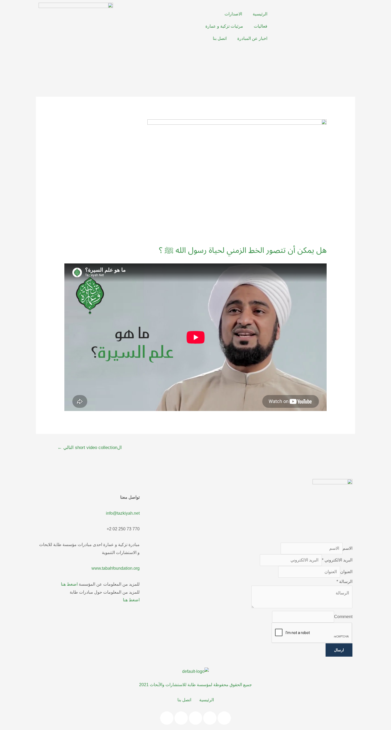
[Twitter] (171, 14)
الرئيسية (260, 14)
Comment (343, 616)
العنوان (346, 571)
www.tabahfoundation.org (115, 568)
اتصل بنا (220, 38)
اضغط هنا (69, 584)
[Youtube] (157, 14)
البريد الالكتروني (337, 560)
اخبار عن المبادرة (252, 38)
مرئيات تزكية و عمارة (224, 26)
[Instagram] (143, 14)
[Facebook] (186, 14)
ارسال (339, 650)
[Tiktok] (224, 718)
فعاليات (260, 26)
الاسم (347, 548)
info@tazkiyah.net (123, 513)
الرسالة (344, 581)
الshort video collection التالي (89, 447)
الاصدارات (233, 14)
